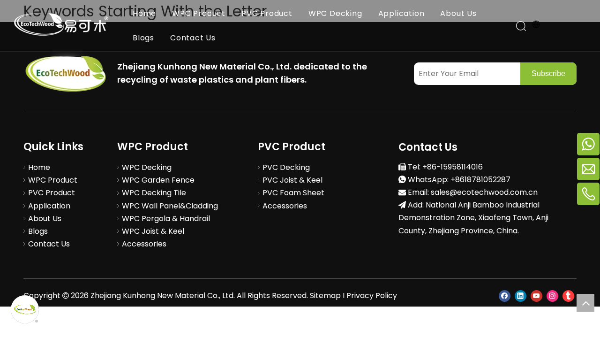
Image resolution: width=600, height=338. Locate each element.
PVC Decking (286, 167)
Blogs (143, 37)
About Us (458, 13)
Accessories (144, 243)
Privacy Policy (371, 295)
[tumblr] (568, 295)
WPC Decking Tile (154, 192)
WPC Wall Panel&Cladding (170, 205)
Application (401, 13)
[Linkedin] (520, 295)
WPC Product (198, 13)
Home (144, 13)
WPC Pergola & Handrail (166, 218)
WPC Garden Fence (158, 180)
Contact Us (193, 37)
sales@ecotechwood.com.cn (484, 192)
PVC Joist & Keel (292, 180)
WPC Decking (335, 13)
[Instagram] (552, 295)
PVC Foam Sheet (293, 192)
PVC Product (266, 13)
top (585, 303)
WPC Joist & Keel (153, 231)
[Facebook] (504, 295)
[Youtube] (536, 295)
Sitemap (325, 295)
